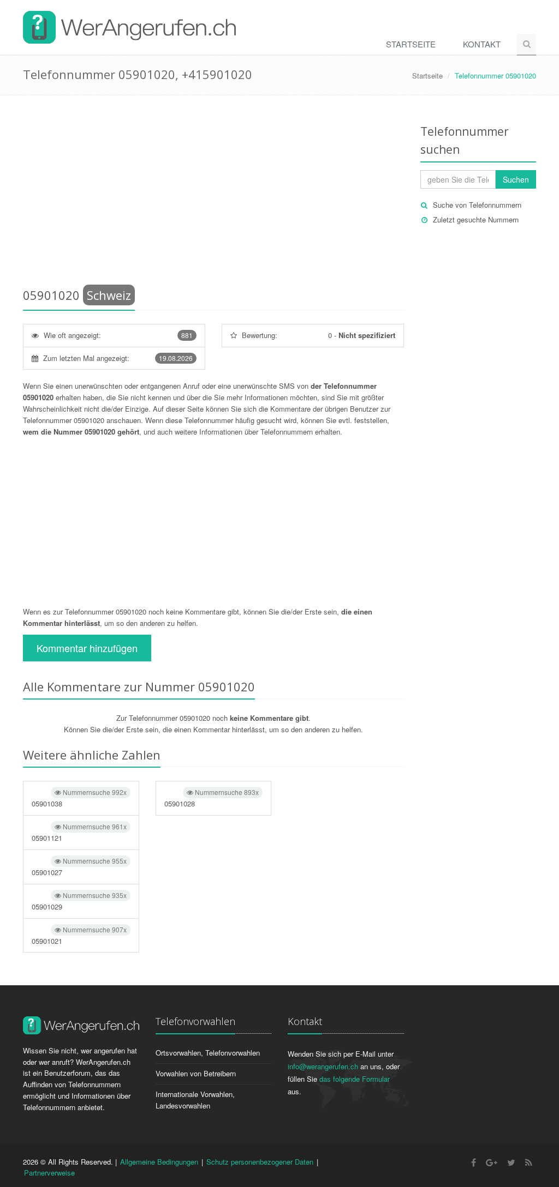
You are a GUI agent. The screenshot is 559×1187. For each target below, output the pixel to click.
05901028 (211, 798)
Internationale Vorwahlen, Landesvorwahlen (195, 1100)
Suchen (516, 179)
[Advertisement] (213, 193)
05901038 (79, 798)
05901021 (79, 935)
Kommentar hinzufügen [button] (87, 648)
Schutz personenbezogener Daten (259, 1161)
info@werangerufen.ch (323, 1066)
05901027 (79, 866)
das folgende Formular (354, 1079)
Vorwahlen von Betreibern (196, 1073)
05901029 (79, 901)
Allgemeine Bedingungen (159, 1161)
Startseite (411, 44)
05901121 (79, 832)
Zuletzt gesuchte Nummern (476, 219)
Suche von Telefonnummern (477, 205)
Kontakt (482, 44)
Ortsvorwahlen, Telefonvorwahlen (208, 1052)
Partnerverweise (49, 1172)
